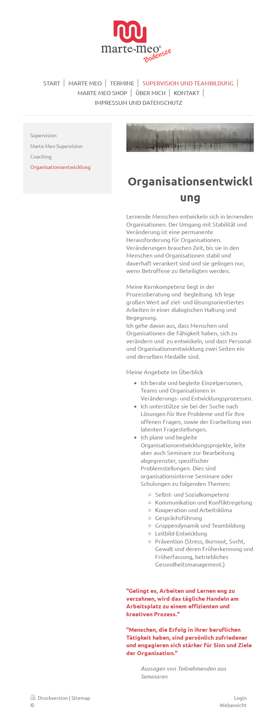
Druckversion (53, 697)
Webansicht (233, 705)
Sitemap (80, 697)
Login (240, 697)
